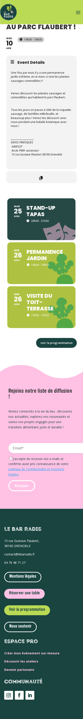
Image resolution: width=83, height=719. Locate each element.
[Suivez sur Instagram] (8, 695)
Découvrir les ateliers (21, 661)
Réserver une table (24, 593)
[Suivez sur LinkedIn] (29, 695)
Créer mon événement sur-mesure (32, 653)
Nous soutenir (20, 626)
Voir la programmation (27, 610)
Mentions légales (22, 576)
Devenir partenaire (19, 670)
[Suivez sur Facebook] (19, 695)
